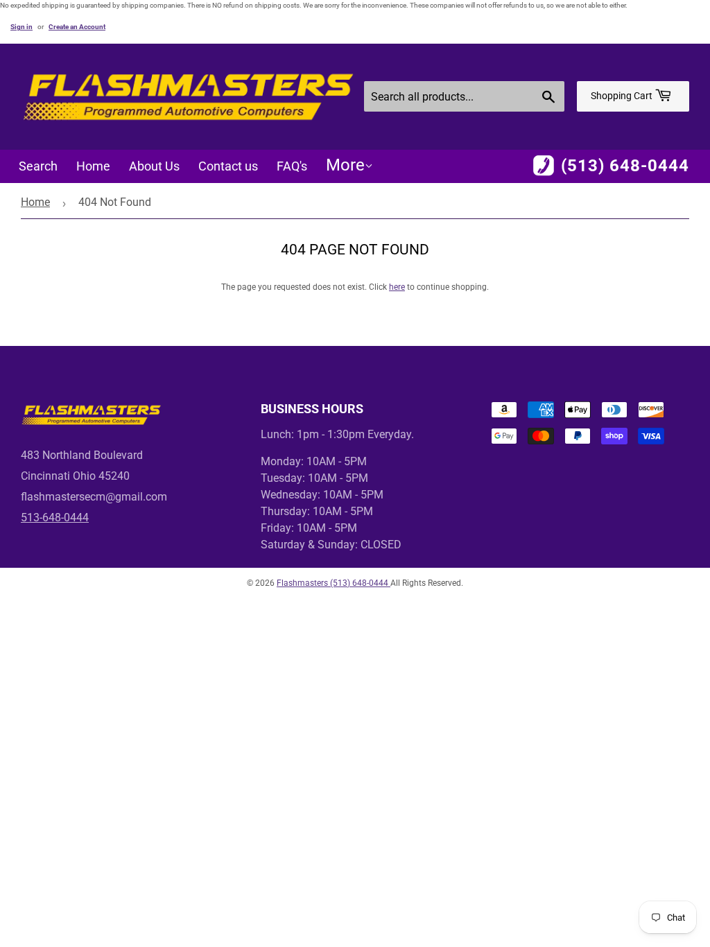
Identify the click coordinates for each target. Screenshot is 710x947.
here (397, 287)
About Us (154, 166)
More (345, 165)
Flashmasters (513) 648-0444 (333, 583)
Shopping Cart (623, 95)
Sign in (21, 27)
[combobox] (464, 96)
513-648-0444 (55, 517)
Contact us (228, 166)
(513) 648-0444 (625, 165)
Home (93, 166)
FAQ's (292, 166)
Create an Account (77, 27)
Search (38, 166)
